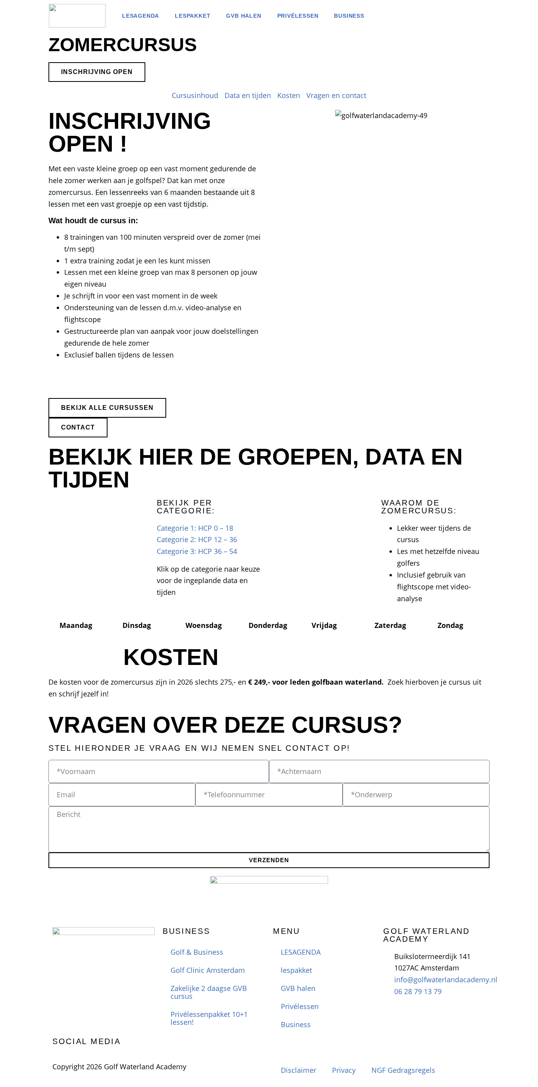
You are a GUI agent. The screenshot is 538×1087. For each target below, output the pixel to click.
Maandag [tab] (75, 625)
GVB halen (243, 16)
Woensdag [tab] (204, 625)
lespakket (192, 16)
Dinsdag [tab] (136, 625)
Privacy (344, 1070)
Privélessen (298, 16)
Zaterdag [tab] (390, 625)
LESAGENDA (140, 16)
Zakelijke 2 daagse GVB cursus (209, 992)
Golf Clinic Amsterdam (208, 970)
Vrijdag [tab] (324, 625)
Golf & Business (197, 952)
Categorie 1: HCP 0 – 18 (195, 528)
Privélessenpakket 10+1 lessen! (209, 1018)
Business (349, 16)
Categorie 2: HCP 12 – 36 (197, 539)
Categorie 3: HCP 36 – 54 (197, 551)
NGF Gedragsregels (403, 1070)
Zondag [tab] (450, 625)
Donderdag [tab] (268, 625)
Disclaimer (298, 1070)
